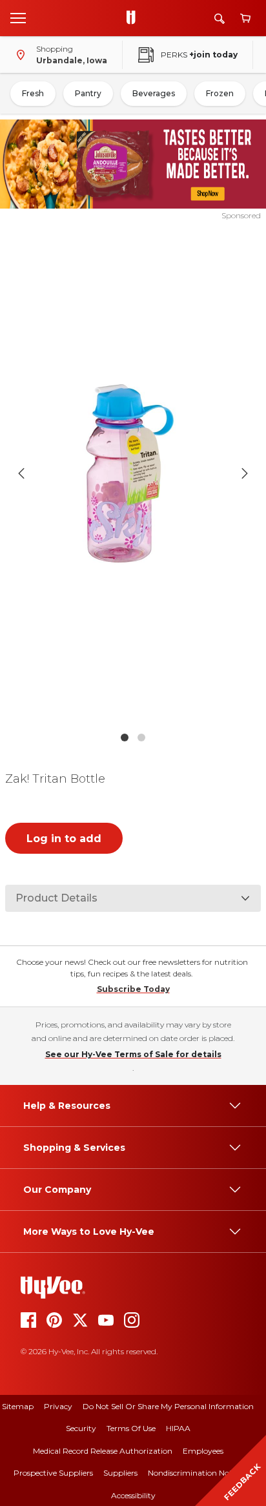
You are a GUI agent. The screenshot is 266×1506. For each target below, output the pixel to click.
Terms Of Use (131, 1428)
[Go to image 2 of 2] (141, 737)
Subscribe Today (133, 989)
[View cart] (245, 18)
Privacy (58, 1406)
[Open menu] (18, 17)
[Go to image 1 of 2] (124, 737)
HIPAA (178, 1428)
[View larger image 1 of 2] (133, 473)
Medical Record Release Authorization (102, 1451)
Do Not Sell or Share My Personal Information (168, 1406)
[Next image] (244, 473)
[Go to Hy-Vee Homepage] (134, 18)
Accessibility (133, 1495)
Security (81, 1428)
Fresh (33, 93)
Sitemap (18, 1406)
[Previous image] (21, 473)
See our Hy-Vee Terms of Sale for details (133, 1054)
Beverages (153, 93)
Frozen (220, 93)
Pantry (88, 93)
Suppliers (120, 1473)
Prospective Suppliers (53, 1473)
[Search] (219, 18)
